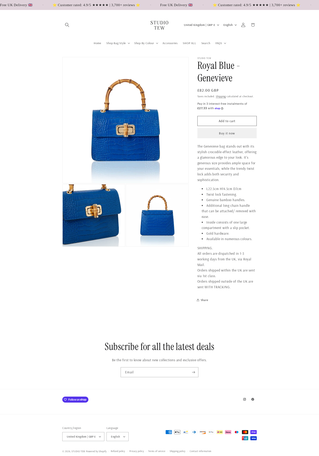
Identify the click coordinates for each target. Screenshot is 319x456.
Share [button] (204, 300)
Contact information (200, 451)
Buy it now (227, 133)
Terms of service (156, 451)
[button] (67, 25)
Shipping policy (178, 451)
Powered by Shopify (96, 451)
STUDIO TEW (78, 451)
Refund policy (118, 451)
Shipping (221, 96)
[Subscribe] (193, 372)
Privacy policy (136, 451)
